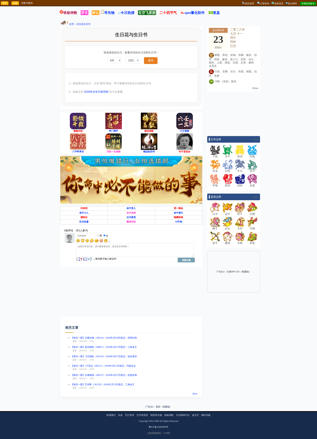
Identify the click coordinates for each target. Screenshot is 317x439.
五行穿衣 (129, 415)
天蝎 (252, 228)
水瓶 (240, 243)
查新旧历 (278, 3)
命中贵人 (131, 208)
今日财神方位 (183, 415)
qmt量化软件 (195, 13)
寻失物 (109, 13)
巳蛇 (227, 171)
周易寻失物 (156, 415)
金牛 (227, 214)
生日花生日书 (83, 24)
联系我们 (111, 415)
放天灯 (195, 415)
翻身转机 (131, 221)
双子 (240, 214)
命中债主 (178, 213)
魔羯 (227, 243)
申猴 (215, 185)
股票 (75, 341)
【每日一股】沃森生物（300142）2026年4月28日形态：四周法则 (104, 338)
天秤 (240, 228)
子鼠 (215, 156)
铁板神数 (70, 13)
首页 (71, 24)
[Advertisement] (131, 293)
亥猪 (252, 185)
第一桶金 (178, 208)
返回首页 (249, 3)
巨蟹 (252, 214)
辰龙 (215, 171)
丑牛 (227, 156)
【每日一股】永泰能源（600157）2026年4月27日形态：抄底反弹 (104, 375)
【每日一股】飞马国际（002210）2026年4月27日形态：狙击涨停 (104, 356)
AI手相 (178, 221)
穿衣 (84, 13)
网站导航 (206, 415)
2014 (151, 421)
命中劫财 (131, 213)
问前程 (84, 208)
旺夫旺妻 (84, 221)
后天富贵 (131, 217)
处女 (227, 228)
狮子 (215, 228)
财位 (95, 13)
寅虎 (240, 156)
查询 (150, 60)
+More (254, 88)
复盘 (216, 13)
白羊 (215, 214)
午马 (240, 171)
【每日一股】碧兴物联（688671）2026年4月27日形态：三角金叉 (104, 347)
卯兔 (252, 156)
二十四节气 (168, 13)
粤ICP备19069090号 (158, 427)
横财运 (84, 217)
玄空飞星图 (147, 13)
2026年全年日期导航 (96, 91)
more (255, 139)
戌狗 (240, 185)
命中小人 (84, 213)
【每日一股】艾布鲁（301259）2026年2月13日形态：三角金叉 (103, 384)
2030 (156, 421)
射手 (215, 243)
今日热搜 (128, 13)
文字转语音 (142, 415)
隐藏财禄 (178, 217)
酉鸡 (227, 185)
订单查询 (264, 3)
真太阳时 (292, 3)
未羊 (252, 171)
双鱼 (252, 243)
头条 (120, 415)
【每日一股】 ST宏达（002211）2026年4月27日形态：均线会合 (103, 366)
